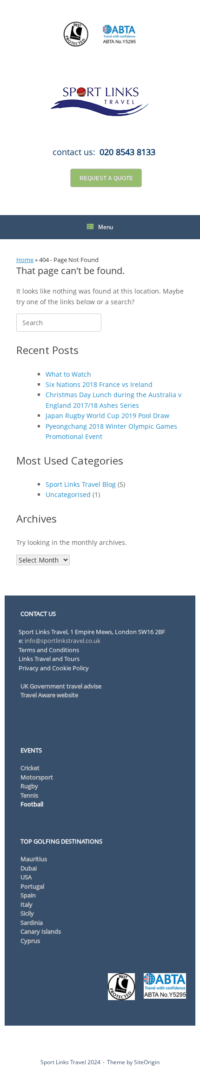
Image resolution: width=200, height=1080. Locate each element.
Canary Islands (40, 931)
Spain (28, 895)
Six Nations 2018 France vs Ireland (99, 384)
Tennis (29, 795)
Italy (26, 904)
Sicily (27, 913)
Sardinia (31, 922)
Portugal (32, 886)
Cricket (30, 768)
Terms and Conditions (49, 650)
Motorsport (36, 777)
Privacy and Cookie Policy (54, 668)
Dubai (28, 868)
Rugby (29, 786)
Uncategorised (68, 494)
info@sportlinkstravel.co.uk (61, 640)
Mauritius (33, 859)
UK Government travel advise (60, 686)
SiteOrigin (147, 1062)
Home (24, 259)
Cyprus (30, 940)
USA (26, 877)
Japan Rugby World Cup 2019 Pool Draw (107, 415)
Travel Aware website (49, 695)
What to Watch (68, 374)
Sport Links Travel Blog (81, 484)
